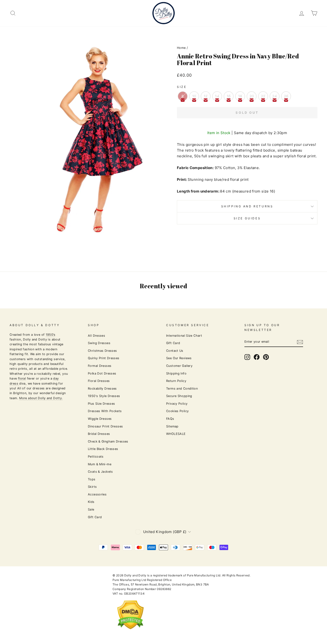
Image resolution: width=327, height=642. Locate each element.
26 (286, 96)
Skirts (92, 487)
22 (263, 96)
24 (274, 96)
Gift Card (95, 517)
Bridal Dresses (99, 434)
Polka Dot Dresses (102, 373)
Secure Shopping (179, 396)
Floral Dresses (99, 381)
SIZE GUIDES (247, 218)
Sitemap (172, 426)
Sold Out (247, 112)
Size (181, 87)
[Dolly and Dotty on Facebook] (256, 357)
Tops (92, 479)
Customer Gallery (179, 366)
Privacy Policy (176, 403)
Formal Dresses (99, 366)
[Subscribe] (300, 342)
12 (206, 96)
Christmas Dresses (102, 350)
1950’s (50, 334)
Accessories (97, 494)
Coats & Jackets (100, 471)
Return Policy (176, 381)
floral (22, 378)
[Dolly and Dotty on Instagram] (247, 357)
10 (194, 96)
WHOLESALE (176, 434)
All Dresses (96, 335)
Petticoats (96, 456)
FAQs (170, 418)
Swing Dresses (99, 343)
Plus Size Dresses (101, 403)
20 (251, 96)
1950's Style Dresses (104, 396)
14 (217, 96)
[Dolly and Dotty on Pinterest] (266, 357)
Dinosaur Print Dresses (105, 426)
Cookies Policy (177, 411)
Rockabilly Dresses (102, 388)
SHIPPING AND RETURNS (247, 206)
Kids (91, 502)
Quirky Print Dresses (103, 358)
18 (240, 96)
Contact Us (174, 350)
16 (229, 96)
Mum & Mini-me (99, 464)
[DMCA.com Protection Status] (130, 633)
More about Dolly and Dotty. (41, 398)
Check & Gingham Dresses (108, 441)
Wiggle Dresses (100, 418)
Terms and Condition (182, 388)
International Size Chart (184, 335)
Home (181, 48)
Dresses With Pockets (105, 411)
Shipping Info (176, 373)
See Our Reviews (179, 358)
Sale (91, 509)
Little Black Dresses (103, 449)
